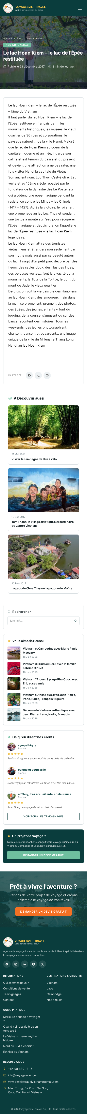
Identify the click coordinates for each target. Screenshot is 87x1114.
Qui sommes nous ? (16, 982)
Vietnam (52, 982)
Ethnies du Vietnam (16, 1051)
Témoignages (12, 994)
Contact (8, 999)
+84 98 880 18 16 (20, 1068)
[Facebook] (7, 964)
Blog (19, 38)
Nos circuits (54, 999)
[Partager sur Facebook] (29, 375)
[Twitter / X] (42, 964)
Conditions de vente (16, 988)
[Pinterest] (33, 964)
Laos (50, 988)
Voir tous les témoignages (43, 816)
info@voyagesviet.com (23, 1075)
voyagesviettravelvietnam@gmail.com (33, 1081)
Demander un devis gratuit (43, 855)
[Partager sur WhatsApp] (38, 375)
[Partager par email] (47, 375)
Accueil (7, 38)
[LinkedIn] (24, 964)
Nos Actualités (35, 38)
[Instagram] (15, 964)
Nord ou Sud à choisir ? (18, 1046)
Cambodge (54, 994)
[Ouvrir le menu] (80, 8)
